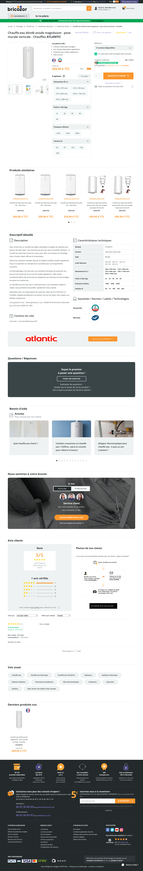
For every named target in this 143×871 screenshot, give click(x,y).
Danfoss (15, 689)
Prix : (111, 1)
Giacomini (110, 682)
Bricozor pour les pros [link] (15, 839)
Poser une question (104, 32)
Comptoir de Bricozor (94, 860)
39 (80, 113)
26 (65, 113)
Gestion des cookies (79, 839)
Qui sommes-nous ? (14, 829)
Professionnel (80, 488)
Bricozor (18, 8)
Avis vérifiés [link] (35, 607)
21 (57, 113)
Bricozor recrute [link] (13, 837)
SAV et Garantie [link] (46, 834)
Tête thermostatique (71, 682)
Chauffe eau (16, 675)
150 (81, 147)
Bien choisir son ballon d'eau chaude (42, 689)
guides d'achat (116, 860)
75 (65, 147)
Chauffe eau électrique (39, 675)
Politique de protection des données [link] (85, 834)
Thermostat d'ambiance (44, 682)
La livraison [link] (44, 829)
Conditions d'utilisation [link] (96, 867)
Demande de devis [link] (47, 845)
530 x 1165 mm (79, 94)
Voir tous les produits (101, 339)
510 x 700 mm (78, 88)
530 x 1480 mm (62, 99)
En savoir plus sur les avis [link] (102, 606)
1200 (58, 133)
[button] (68, 222)
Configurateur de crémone (49, 847)
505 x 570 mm (61, 88)
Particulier (62, 488)
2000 (77, 133)
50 (57, 147)
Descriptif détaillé (81, 32)
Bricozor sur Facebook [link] (107, 830)
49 (57, 119)
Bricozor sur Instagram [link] (121, 830)
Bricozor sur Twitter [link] (112, 830)
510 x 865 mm (61, 94)
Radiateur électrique (109, 675)
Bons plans (42, 16)
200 (57, 153)
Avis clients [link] (76, 829)
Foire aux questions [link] (47, 839)
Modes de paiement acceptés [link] (17, 832)
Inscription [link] (44, 842)
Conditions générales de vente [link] (83, 832)
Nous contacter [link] (13, 834)
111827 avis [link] (123, 842)
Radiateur (88, 675)
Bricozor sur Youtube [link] (117, 830)
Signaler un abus (14, 642)
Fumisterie (93, 682)
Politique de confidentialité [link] (78, 867)
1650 (68, 133)
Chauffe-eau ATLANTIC (66, 675)
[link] (129, 2)
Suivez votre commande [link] (49, 837)
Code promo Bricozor (15, 842)
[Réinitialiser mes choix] (64, 76)
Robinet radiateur (18, 682)
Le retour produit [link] (46, 832)
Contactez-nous (24, 791)
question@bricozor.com (71, 517)
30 (72, 113)
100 (72, 147)
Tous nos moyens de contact (71, 523)
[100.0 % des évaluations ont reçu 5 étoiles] (29, 583)
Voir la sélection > (98, 21)
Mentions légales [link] (78, 837)
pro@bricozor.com (43, 815)
